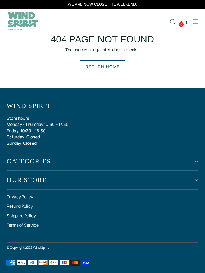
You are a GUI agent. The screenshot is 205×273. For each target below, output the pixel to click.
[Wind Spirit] (23, 21)
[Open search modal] (172, 21)
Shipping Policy (21, 216)
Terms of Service (23, 225)
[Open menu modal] (195, 21)
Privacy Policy (20, 197)
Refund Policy (20, 206)
